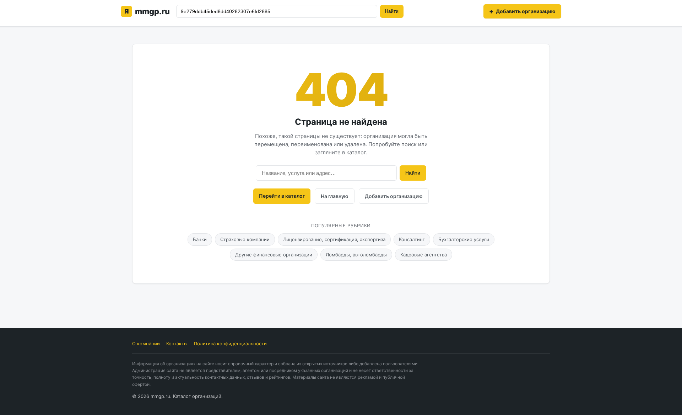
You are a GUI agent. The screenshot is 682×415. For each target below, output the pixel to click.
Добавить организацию (394, 196)
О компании (146, 343)
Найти (392, 11)
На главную (334, 196)
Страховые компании (245, 239)
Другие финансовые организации (273, 254)
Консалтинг (412, 239)
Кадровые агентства (423, 254)
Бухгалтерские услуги (463, 239)
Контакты (177, 343)
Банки (200, 239)
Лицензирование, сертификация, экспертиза (334, 239)
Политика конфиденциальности (230, 343)
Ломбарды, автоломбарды (356, 254)
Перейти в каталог (282, 196)
